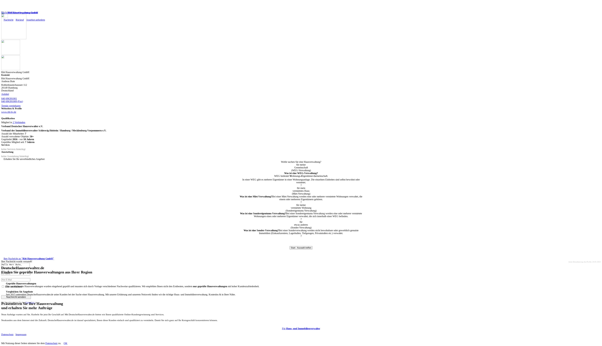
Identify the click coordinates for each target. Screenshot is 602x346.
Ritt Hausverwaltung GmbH (23, 12)
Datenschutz (29, 302)
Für (301, 328)
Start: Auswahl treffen (301, 248)
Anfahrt (5, 94)
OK (65, 343)
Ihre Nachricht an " (29, 258)
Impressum (21, 334)
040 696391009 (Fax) (12, 101)
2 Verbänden (19, 122)
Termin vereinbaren (11, 105)
